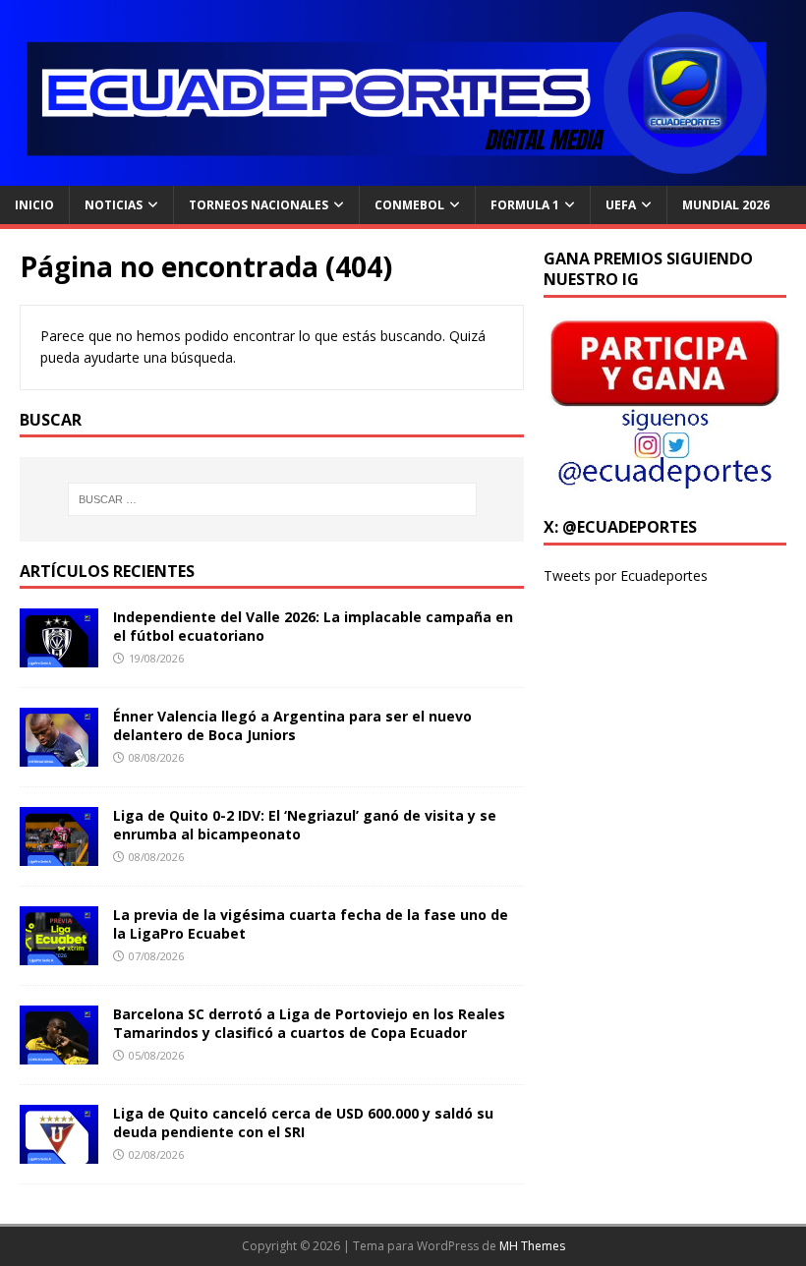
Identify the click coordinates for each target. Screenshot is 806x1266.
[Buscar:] (272, 499)
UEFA (620, 205)
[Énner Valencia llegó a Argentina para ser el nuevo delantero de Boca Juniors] (59, 755)
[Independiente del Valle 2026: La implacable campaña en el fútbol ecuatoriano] (59, 656)
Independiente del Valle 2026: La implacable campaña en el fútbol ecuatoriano (313, 625)
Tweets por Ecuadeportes (626, 575)
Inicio (34, 205)
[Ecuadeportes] (403, 174)
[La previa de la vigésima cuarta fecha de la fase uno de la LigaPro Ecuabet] (59, 954)
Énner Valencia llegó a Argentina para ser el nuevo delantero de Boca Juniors (292, 725)
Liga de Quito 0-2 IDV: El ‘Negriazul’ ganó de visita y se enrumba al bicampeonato (304, 824)
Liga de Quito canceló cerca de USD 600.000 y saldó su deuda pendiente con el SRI (303, 1122)
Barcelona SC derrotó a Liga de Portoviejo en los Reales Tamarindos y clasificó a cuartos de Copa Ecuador (309, 1023)
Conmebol (409, 205)
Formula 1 (524, 205)
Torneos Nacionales (258, 205)
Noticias (114, 205)
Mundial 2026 (726, 205)
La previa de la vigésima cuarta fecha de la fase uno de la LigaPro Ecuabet (310, 923)
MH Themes (532, 1245)
